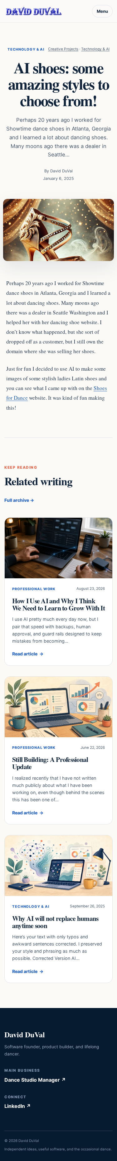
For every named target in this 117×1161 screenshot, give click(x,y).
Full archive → (19, 500)
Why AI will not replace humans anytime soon (55, 921)
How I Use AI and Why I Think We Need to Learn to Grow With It (58, 604)
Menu (102, 11)
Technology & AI (25, 49)
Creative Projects (63, 49)
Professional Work (34, 589)
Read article (27, 653)
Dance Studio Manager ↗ (35, 1080)
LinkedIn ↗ (17, 1106)
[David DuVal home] (33, 11)
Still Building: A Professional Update (50, 762)
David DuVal (24, 1034)
